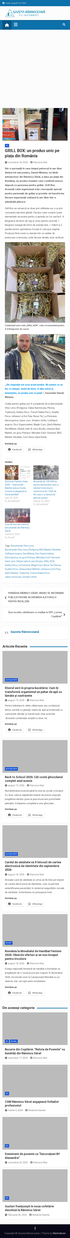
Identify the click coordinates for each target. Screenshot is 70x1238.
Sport (9, 943)
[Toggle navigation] (15, 24)
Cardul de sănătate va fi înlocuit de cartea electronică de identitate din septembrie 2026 (33, 866)
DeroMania (28, 553)
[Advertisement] (35, 66)
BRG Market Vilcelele (49, 549)
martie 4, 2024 (15, 1110)
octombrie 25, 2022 (18, 1162)
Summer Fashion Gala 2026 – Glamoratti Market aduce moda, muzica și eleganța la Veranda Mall (16, 488)
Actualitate (11, 680)
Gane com (10, 561)
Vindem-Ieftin (30, 577)
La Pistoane (24, 565)
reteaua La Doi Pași (50, 569)
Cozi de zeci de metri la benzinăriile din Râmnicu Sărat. (17, 527)
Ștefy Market (11, 573)
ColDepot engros (13, 553)
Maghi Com (37, 565)
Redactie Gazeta (36, 1110)
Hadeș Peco (11, 565)
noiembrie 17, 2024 (18, 1058)
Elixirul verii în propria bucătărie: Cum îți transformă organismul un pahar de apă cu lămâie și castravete (33, 691)
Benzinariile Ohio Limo (22, 545)
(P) (7, 146)
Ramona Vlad (40, 162)
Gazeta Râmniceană (25, 632)
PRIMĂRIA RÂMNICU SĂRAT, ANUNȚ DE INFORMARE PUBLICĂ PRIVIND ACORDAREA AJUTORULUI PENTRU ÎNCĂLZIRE (36, 597)
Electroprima (11, 557)
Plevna (57, 565)
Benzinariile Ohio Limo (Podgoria (21, 549)
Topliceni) (24, 573)
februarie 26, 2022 (17, 1215)
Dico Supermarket (44, 553)
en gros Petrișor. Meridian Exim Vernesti (39, 557)
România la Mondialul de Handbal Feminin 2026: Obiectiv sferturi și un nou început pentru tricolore (33, 954)
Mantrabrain (59, 1233)
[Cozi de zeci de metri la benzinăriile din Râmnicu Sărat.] (17, 515)
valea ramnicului (13, 577)
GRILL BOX (49, 561)
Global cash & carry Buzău (29, 561)
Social (14, 1041)
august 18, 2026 (16, 874)
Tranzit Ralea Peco (39, 573)
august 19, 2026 (16, 700)
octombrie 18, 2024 (18, 162)
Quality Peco (11, 569)
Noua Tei (48, 565)
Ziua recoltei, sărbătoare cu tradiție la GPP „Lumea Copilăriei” (35, 614)
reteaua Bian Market (29, 569)
